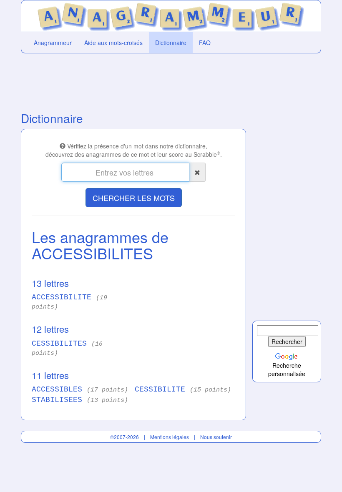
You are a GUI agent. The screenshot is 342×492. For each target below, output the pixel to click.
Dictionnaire (170, 42)
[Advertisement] (133, 80)
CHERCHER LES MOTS (134, 197)
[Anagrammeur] (171, 15)
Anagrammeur (53, 42)
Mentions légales (169, 436)
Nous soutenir (216, 436)
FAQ (205, 42)
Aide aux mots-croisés (113, 42)
